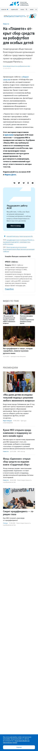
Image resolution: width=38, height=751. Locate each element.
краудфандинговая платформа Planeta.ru (20, 240)
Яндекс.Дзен (10, 175)
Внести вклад (16, 226)
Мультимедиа (7, 420)
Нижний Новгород (12, 236)
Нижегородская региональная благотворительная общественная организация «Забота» (18, 249)
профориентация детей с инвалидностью (16, 242)
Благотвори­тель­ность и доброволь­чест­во (16, 66)
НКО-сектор (21, 451)
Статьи (5, 523)
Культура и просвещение (18, 356)
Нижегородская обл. (26, 236)
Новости (6, 24)
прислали (9, 135)
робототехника (8, 244)
